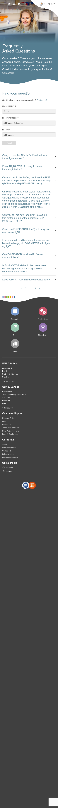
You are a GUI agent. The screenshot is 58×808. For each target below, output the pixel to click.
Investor (15, 351)
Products (15, 319)
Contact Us (6, 424)
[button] (29, 156)
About (4, 444)
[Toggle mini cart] (18, 4)
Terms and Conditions (10, 427)
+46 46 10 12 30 (8, 381)
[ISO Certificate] (29, 485)
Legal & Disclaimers (10, 434)
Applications (43, 319)
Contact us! (8, 72)
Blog (15, 335)
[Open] (4, 4)
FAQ (4, 421)
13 (35, 288)
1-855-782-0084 (8, 407)
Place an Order (8, 418)
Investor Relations (9, 447)
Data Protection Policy (11, 431)
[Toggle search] (14, 4)
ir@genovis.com (8, 454)
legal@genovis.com (10, 457)
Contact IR (6, 450)
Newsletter (43, 335)
